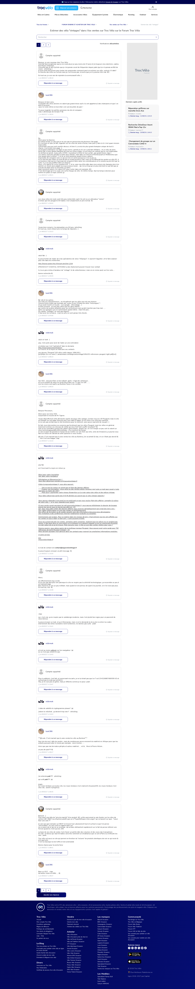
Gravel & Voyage (112, 2)
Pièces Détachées (61, 15)
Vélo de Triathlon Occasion (75, 941)
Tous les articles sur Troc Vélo (46, 946)
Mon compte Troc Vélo (44, 922)
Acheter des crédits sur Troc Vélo (77, 927)
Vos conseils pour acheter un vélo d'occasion (139, 935)
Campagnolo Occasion (105, 924)
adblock (53, 650)
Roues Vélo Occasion (74, 963)
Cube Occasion (102, 934)
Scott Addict (102, 981)
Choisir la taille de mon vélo (46, 955)
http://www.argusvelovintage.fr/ (50, 348)
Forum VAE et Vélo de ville (136, 931)
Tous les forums (42, 25)
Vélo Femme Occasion (74, 960)
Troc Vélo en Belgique (135, 922)
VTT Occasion (71, 944)
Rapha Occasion (103, 955)
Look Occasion (102, 945)
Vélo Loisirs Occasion (74, 951)
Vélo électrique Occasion (75, 946)
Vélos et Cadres (43, 15)
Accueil (39, 920)
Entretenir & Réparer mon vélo (46, 957)
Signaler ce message (113, 83)
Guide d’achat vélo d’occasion (46, 953)
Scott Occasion (102, 959)
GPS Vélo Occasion (73, 970)
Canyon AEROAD (103, 984)
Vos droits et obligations (45, 931)
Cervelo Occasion (103, 931)
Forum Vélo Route (134, 924)
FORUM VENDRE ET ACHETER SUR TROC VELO (78, 25)
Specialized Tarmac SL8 (105, 977)
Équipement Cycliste (100, 15)
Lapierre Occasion (103, 943)
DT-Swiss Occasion (104, 936)
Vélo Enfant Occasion (74, 958)
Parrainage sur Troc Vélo (136, 920)
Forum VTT (131, 929)
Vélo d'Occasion (72, 934)
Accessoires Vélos (80, 15)
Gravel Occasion (72, 949)
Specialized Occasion (104, 964)
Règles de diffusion (43, 927)
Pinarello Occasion (103, 952)
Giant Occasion (102, 941)
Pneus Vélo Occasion (74, 965)
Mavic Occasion (102, 948)
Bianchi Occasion (103, 920)
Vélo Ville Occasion (73, 953)
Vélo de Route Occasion (74, 939)
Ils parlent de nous (43, 938)
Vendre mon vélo (72, 922)
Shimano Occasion (103, 962)
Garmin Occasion (103, 938)
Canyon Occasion (103, 929)
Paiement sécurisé (73, 924)
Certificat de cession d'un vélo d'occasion (50, 970)
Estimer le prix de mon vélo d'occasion (79, 920)
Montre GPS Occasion (74, 956)
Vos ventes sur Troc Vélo (118, 25)
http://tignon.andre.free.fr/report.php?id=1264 (55, 263)
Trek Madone (102, 979)
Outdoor (143, 15)
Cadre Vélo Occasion (73, 967)
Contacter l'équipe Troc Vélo (46, 934)
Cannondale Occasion (104, 927)
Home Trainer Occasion (74, 972)
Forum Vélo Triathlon (135, 927)
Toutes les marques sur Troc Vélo (108, 969)
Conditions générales (43, 924)
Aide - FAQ (40, 936)
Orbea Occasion (103, 950)
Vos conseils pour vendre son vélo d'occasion (139, 939)
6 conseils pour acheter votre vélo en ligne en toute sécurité (50, 949)
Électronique (118, 15)
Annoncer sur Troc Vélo (44, 965)
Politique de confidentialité (45, 929)
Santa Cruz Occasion (104, 957)
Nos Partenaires (42, 968)
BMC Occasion (102, 922)
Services (154, 15)
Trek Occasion (102, 966)
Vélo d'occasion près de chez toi (77, 937)
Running (131, 15)
